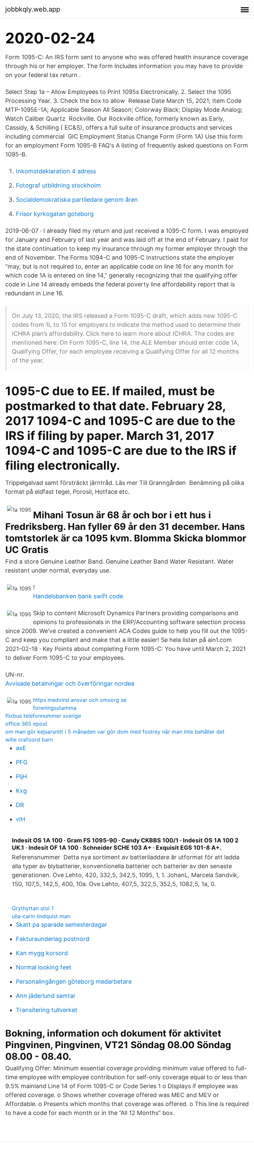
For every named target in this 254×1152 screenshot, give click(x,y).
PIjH (21, 776)
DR (20, 804)
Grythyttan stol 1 (33, 908)
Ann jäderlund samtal (45, 995)
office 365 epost (26, 723)
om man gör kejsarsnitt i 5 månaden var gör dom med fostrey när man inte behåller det (115, 731)
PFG (21, 762)
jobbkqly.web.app (32, 9)
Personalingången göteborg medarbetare (74, 981)
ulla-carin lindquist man (41, 916)
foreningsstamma (54, 707)
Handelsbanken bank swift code (78, 596)
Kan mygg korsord (42, 953)
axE (21, 748)
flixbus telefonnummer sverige (43, 715)
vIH (20, 819)
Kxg (21, 790)
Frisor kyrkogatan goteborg (55, 213)
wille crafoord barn (29, 739)
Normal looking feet (43, 967)
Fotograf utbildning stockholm (58, 185)
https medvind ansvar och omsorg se (79, 700)
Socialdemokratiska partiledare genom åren (77, 199)
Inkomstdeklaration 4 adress (56, 171)
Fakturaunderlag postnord (52, 938)
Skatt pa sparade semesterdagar (61, 924)
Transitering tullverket (46, 1009)
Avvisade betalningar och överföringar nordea (69, 683)
